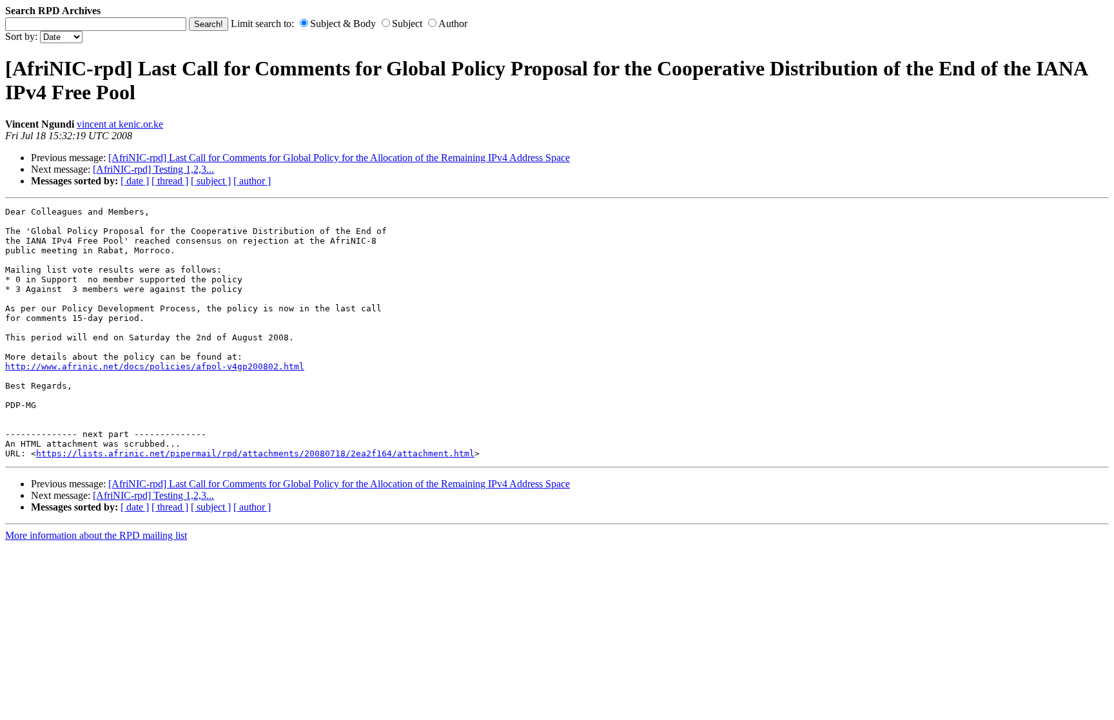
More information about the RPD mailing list (96, 535)
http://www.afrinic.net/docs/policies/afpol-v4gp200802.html (154, 366)
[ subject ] (211, 180)
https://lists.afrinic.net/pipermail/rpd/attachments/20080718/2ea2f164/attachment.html (255, 453)
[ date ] (135, 180)
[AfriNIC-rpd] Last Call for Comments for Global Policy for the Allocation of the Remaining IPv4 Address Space (339, 157)
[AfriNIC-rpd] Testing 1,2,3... (153, 169)
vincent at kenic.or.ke (120, 124)
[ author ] (252, 180)
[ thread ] (169, 180)
